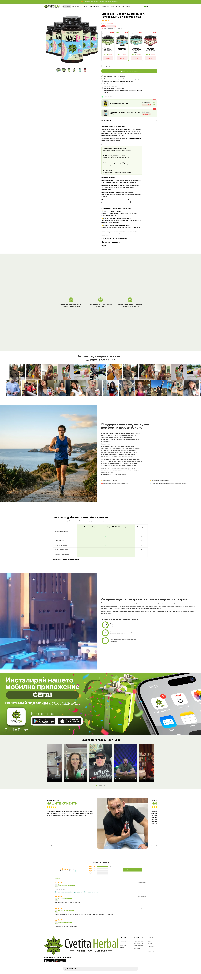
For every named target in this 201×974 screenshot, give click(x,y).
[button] (92, 866)
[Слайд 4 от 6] (74, 69)
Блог (149, 941)
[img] (58, 883)
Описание (106, 120)
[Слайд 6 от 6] (85, 69)
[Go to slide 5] (101, 785)
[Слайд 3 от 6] (69, 69)
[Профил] (152, 6)
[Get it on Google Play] (44, 723)
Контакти (137, 948)
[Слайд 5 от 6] (79, 69)
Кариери (150, 946)
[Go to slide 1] (96, 785)
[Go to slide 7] (104, 785)
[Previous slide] (45, 824)
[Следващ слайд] (98, 38)
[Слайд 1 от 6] (58, 69)
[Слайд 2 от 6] (63, 69)
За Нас (150, 943)
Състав (105, 246)
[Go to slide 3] (99, 785)
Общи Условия (138, 941)
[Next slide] (154, 824)
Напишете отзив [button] (132, 870)
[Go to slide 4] (100, 785)
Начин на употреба (110, 242)
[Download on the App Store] (69, 723)
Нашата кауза (152, 949)
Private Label (152, 951)
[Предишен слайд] (45, 38)
